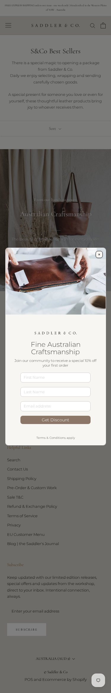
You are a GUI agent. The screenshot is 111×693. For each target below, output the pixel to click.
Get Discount (55, 420)
